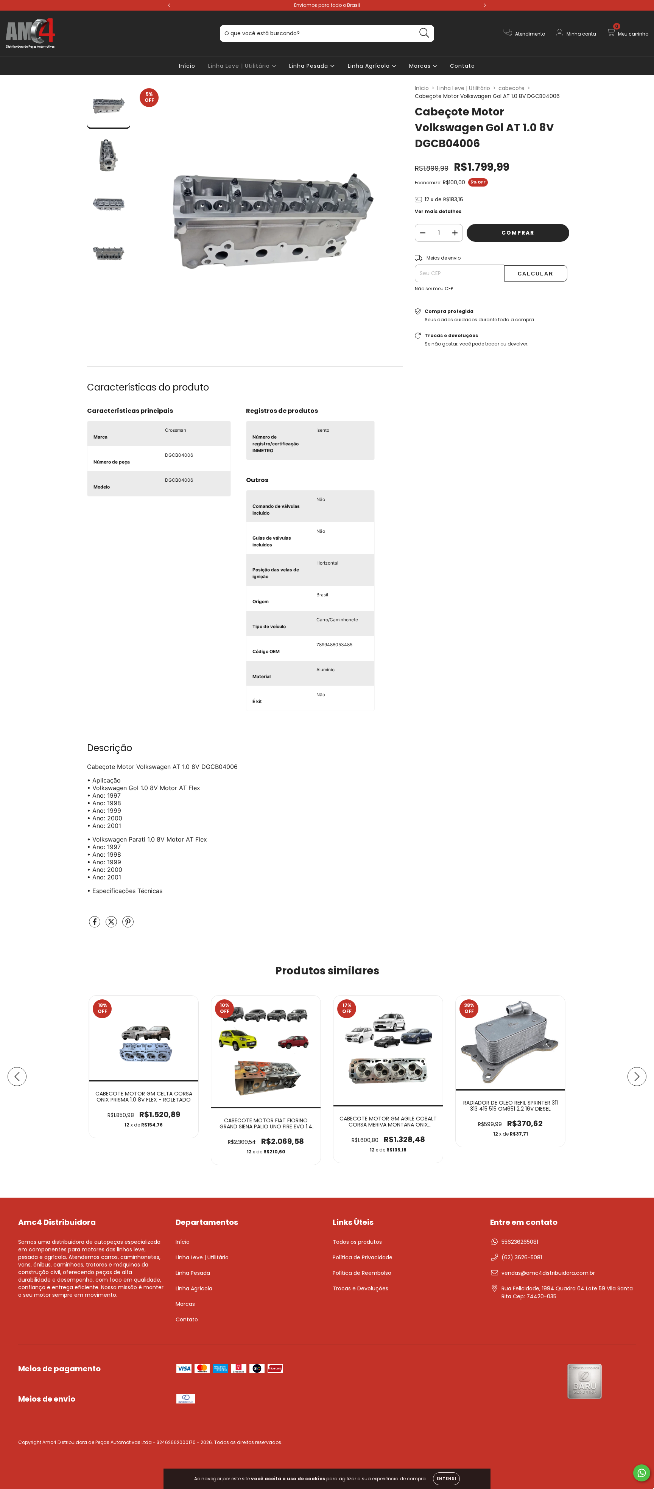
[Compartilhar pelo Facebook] (95, 925)
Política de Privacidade (362, 1257)
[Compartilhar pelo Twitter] (112, 925)
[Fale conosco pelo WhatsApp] (641, 1472)
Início (187, 66)
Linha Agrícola (370, 66)
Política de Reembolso (362, 1273)
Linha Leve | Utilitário (240, 66)
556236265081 (519, 1242)
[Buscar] (424, 33)
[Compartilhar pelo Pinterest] (128, 925)
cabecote (511, 88)
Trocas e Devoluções (360, 1288)
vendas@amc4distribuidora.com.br (548, 1273)
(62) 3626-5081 (521, 1257)
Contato (462, 66)
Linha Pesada (309, 66)
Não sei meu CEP (434, 288)
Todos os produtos (357, 1242)
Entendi (446, 1478)
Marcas (421, 66)
